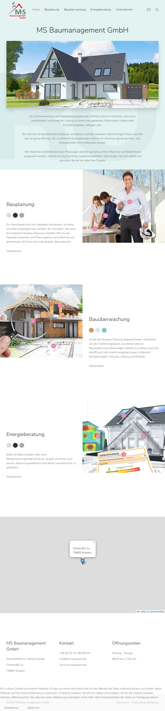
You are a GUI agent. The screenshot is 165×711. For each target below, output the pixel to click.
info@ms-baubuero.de (72, 659)
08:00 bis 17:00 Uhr (124, 659)
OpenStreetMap (157, 611)
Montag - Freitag (122, 653)
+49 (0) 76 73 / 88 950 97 (74, 653)
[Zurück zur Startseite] (16, 9)
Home (36, 9)
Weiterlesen (13, 251)
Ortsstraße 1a (14, 665)
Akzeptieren (11, 708)
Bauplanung (51, 9)
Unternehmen (124, 9)
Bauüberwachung (75, 9)
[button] (157, 10)
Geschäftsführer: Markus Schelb (25, 659)
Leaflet (142, 611)
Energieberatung (101, 9)
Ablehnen (33, 708)
